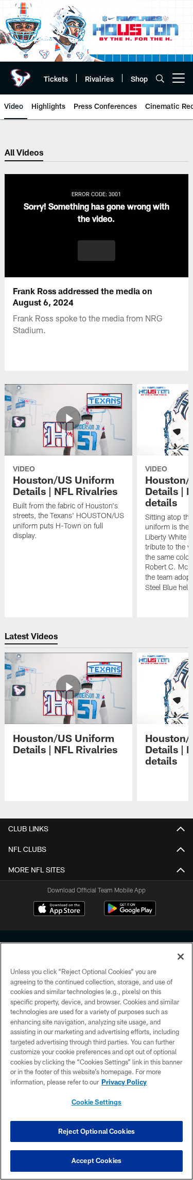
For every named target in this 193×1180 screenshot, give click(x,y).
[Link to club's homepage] (20, 74)
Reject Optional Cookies (96, 1131)
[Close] (180, 956)
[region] (96, 1061)
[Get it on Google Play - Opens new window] (130, 913)
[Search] (160, 78)
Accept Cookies (96, 1160)
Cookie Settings (97, 1102)
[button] (96, 250)
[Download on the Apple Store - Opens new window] (59, 910)
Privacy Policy (124, 1082)
